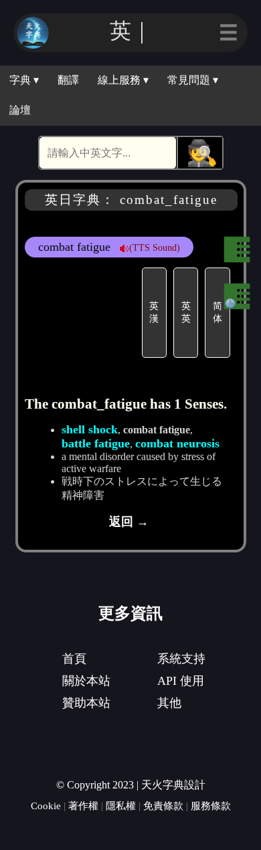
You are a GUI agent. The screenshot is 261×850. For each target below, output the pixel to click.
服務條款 (211, 805)
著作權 (83, 805)
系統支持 (181, 658)
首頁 (74, 658)
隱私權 (121, 805)
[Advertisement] (82, 312)
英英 (186, 312)
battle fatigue (96, 443)
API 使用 (180, 680)
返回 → (129, 521)
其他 (169, 703)
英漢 (154, 312)
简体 (217, 312)
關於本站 (86, 680)
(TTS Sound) (154, 247)
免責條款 (163, 805)
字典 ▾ (24, 80)
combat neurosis (177, 443)
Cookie (46, 805)
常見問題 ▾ (192, 80)
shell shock (90, 429)
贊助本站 (86, 703)
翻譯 (68, 80)
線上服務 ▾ (123, 80)
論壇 (20, 110)
